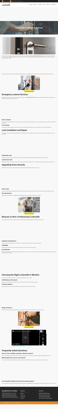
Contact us (22, 398)
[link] (13, 331)
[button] (29, 91)
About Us (22, 393)
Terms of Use (22, 394)
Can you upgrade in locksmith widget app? (22, 331)
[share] (37, 331)
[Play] (43, 339)
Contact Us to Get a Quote (29, 91)
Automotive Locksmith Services (44, 396)
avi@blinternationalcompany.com (17, 1)
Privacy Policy (22, 396)
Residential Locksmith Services (44, 393)
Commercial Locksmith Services (44, 394)
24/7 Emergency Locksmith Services (45, 398)
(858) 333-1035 (6, 1)
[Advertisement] (29, 14)
